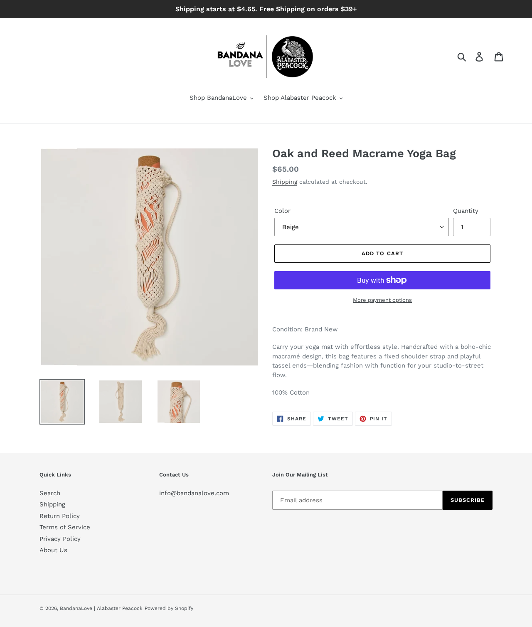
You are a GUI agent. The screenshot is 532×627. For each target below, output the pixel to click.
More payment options (382, 300)
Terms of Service (64, 527)
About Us (53, 550)
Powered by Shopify (169, 608)
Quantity (465, 211)
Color (282, 211)
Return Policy (59, 516)
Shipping (284, 181)
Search (49, 493)
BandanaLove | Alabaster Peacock (101, 608)
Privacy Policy (60, 539)
